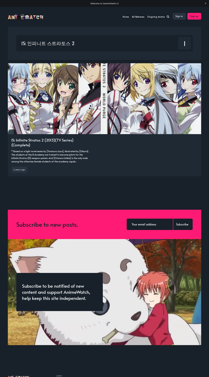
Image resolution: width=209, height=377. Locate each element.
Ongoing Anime (156, 16)
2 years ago (19, 169)
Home (126, 16)
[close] (205, 3)
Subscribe (182, 224)
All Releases (138, 16)
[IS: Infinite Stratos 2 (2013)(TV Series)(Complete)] (104, 119)
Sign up (194, 16)
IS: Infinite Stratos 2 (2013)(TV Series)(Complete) (42, 142)
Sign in (179, 16)
